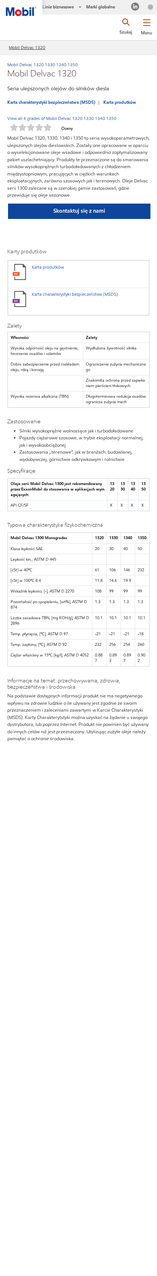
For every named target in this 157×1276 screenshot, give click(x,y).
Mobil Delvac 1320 (27, 47)
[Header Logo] (21, 8)
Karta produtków (119, 102)
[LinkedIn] (135, 7)
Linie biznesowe (58, 7)
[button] (146, 26)
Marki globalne (100, 7)
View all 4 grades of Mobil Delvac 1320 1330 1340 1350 (61, 118)
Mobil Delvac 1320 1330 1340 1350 (42, 64)
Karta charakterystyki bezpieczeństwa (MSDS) (51, 102)
